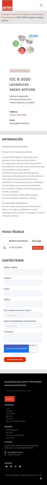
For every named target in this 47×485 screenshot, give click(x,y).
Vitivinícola (10, 413)
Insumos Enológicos (19, 70)
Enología (9, 411)
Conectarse (10, 438)
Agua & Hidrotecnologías (15, 421)
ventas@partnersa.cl (15, 452)
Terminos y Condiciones (15, 435)
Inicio (8, 408)
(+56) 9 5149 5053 (17, 115)
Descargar (38, 248)
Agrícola (9, 416)
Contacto (9, 433)
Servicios (9, 419)
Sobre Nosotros (12, 430)
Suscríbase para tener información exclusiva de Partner (23, 383)
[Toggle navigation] (41, 5)
